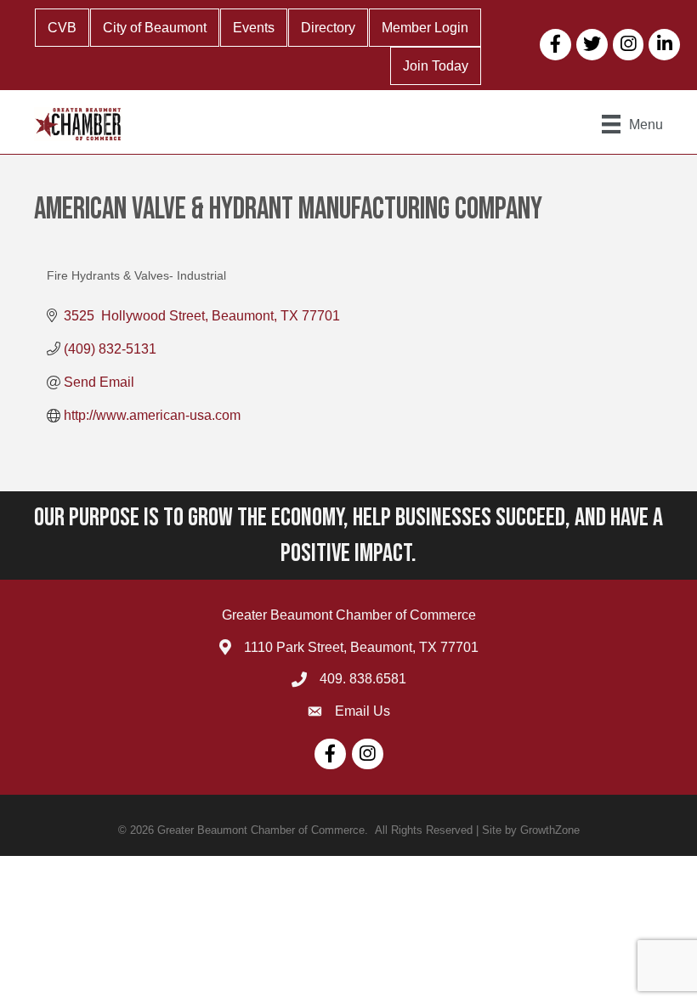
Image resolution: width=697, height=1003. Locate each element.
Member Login (425, 27)
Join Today (435, 66)
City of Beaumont (155, 27)
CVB (62, 27)
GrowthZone (550, 830)
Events (254, 27)
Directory (328, 27)
